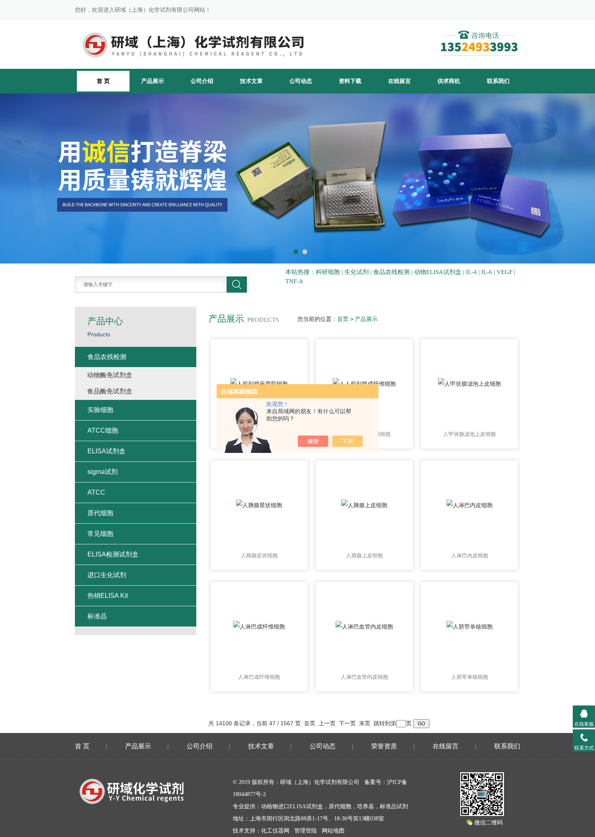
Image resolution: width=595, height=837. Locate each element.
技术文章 (251, 81)
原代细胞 (100, 513)
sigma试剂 (102, 471)
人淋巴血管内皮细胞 (364, 677)
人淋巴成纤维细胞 (259, 677)
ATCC (96, 492)
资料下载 (350, 81)
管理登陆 (305, 831)
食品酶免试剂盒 (109, 391)
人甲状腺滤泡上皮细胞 (469, 434)
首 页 (82, 746)
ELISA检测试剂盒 (112, 554)
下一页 (347, 723)
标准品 (97, 616)
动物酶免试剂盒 (109, 375)
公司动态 (300, 81)
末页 (364, 723)
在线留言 (399, 81)
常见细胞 (100, 533)
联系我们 (498, 81)
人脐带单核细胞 (469, 677)
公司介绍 (202, 81)
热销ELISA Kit (107, 595)
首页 (342, 319)
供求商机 (449, 81)
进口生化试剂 (106, 574)
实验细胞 (100, 409)
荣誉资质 (384, 746)
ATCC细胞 (102, 430)
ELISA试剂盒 (106, 451)
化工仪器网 (275, 831)
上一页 (327, 723)
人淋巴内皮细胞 (469, 555)
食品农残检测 (106, 356)
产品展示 (152, 81)
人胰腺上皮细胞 (364, 555)
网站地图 (333, 831)
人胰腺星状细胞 (259, 555)
